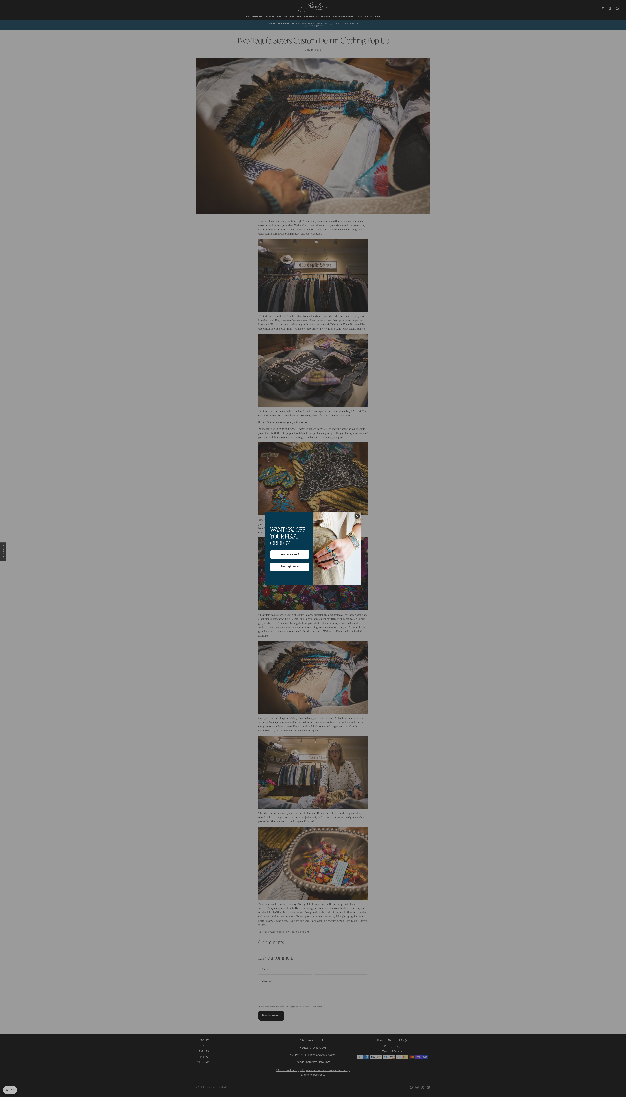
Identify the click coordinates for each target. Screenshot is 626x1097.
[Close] (357, 516)
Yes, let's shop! (290, 554)
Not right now (290, 567)
